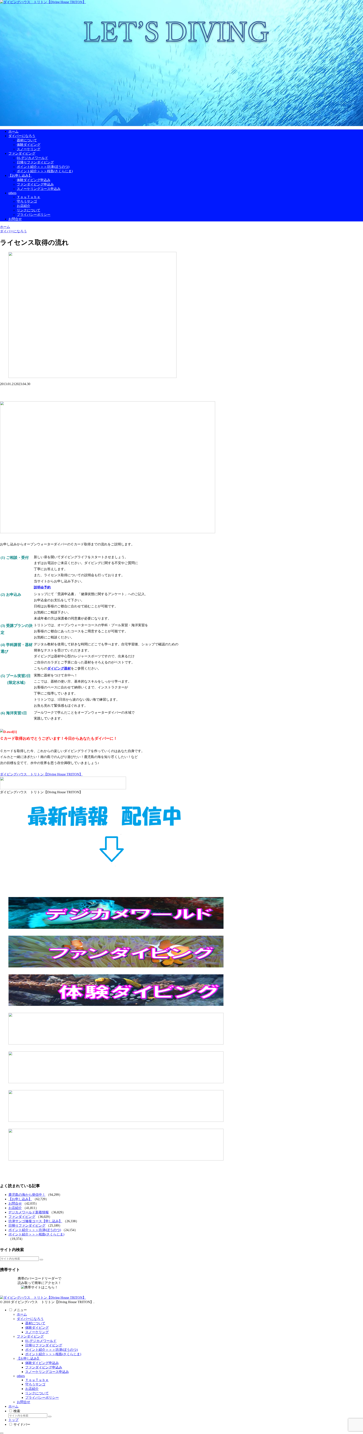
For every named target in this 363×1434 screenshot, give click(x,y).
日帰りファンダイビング (26, 1225)
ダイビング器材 (59, 668)
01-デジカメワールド (41, 1341)
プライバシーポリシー (42, 1397)
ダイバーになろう (30, 1319)
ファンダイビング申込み (43, 1367)
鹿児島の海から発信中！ (26, 1194)
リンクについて (37, 1393)
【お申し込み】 (20, 1199)
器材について (35, 1323)
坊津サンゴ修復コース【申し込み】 (35, 1221)
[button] (41, 1259)
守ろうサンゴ (35, 1384)
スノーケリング (37, 1332)
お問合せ (15, 1203)
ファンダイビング (21, 1216)
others (21, 1376)
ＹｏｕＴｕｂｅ (37, 1380)
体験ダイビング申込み (42, 1363)
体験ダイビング (37, 1327)
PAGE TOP (351, 1386)
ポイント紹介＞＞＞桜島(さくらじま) (36, 1234)
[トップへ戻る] (1, 1433)
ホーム (22, 1314)
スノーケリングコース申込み (47, 1371)
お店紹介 (15, 1208)
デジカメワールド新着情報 (28, 1212)
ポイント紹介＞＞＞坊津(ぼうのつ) (34, 1230)
